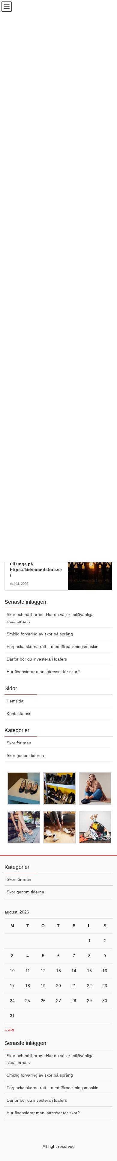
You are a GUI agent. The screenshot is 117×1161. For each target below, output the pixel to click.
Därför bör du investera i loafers (37, 659)
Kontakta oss (19, 713)
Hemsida (15, 701)
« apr (9, 1029)
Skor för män (19, 742)
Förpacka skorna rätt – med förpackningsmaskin (52, 646)
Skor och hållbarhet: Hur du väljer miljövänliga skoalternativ (50, 618)
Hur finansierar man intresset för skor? (43, 671)
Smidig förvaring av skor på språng (40, 634)
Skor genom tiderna (25, 755)
